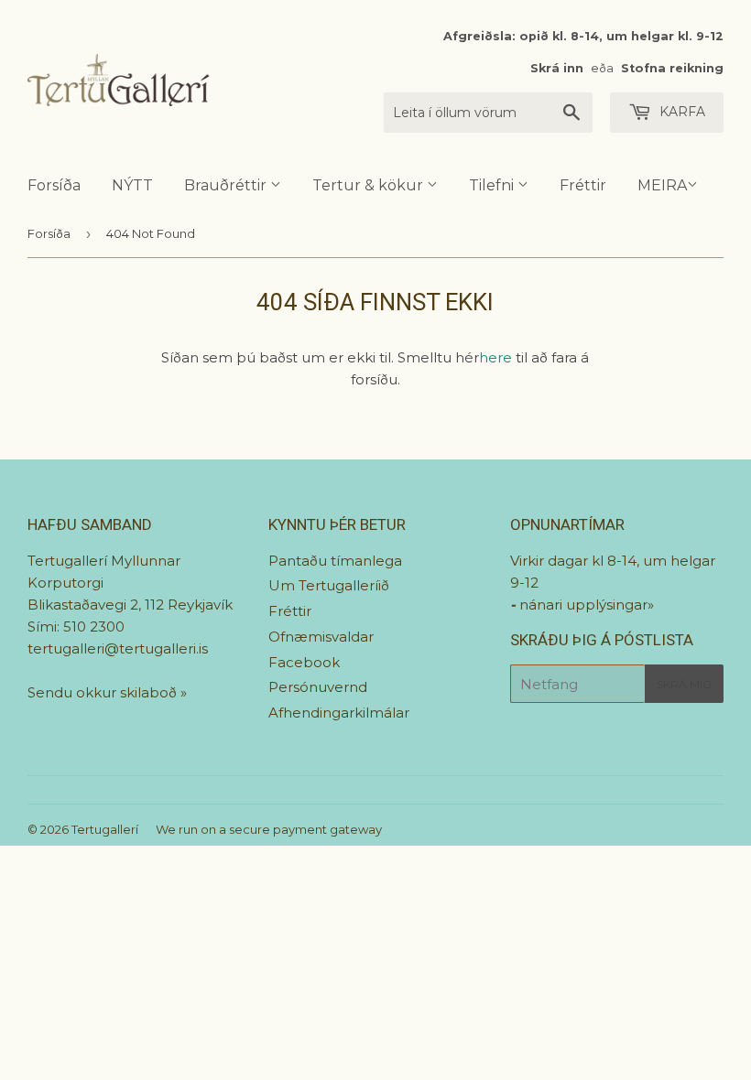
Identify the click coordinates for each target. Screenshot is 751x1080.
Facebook (304, 662)
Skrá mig (684, 684)
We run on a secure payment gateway (269, 829)
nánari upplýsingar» (586, 604)
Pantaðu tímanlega (335, 560)
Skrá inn (556, 68)
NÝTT (132, 185)
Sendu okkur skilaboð (103, 692)
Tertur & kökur (369, 185)
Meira (662, 185)
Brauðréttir (227, 185)
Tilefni (493, 185)
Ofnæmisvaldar (321, 636)
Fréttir (583, 185)
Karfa (680, 111)
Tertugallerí (104, 829)
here (495, 357)
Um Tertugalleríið (328, 585)
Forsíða (54, 185)
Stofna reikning (672, 68)
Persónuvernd (317, 687)
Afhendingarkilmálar (338, 712)
